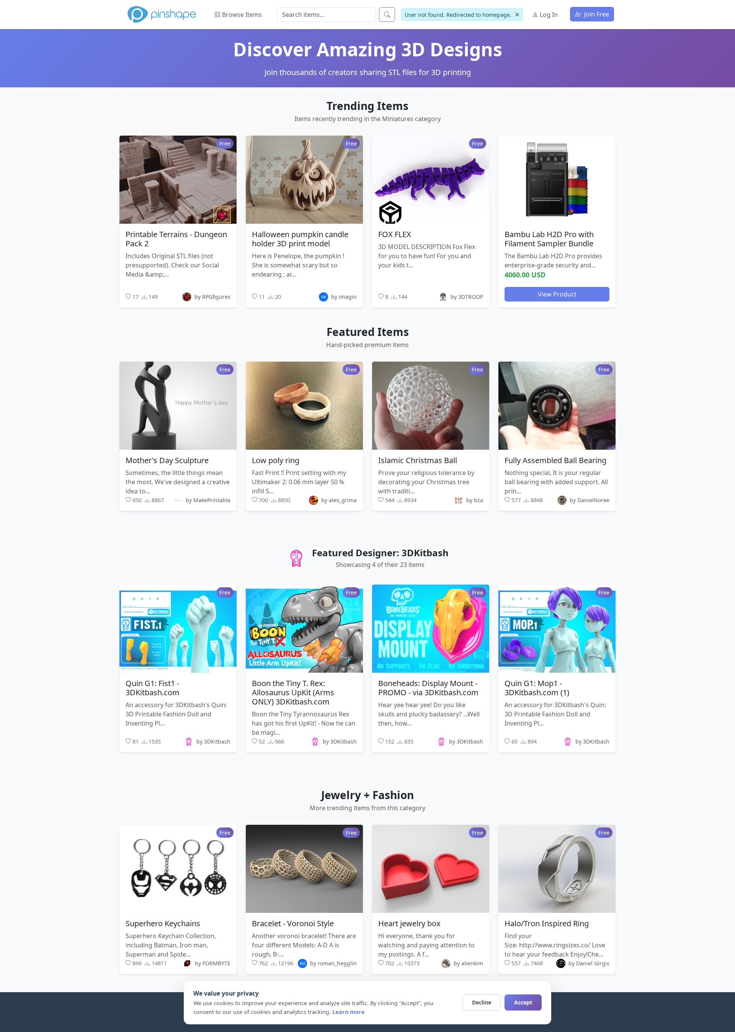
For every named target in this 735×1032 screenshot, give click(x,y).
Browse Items (241, 14)
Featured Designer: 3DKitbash (380, 552)
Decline (481, 1002)
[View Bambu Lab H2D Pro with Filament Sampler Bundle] (557, 179)
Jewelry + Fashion (367, 795)
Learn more (348, 1012)
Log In (548, 14)
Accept (523, 1002)
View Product (557, 294)
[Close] (516, 14)
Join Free (596, 14)
